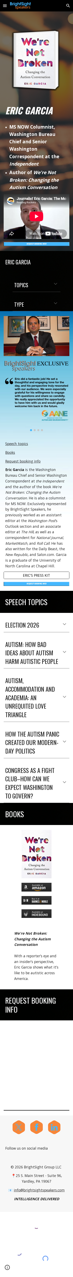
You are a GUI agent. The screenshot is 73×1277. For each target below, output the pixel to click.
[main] (36, 110)
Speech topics (16, 443)
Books (10, 452)
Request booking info (23, 461)
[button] (5, 5)
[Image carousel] (36, 403)
